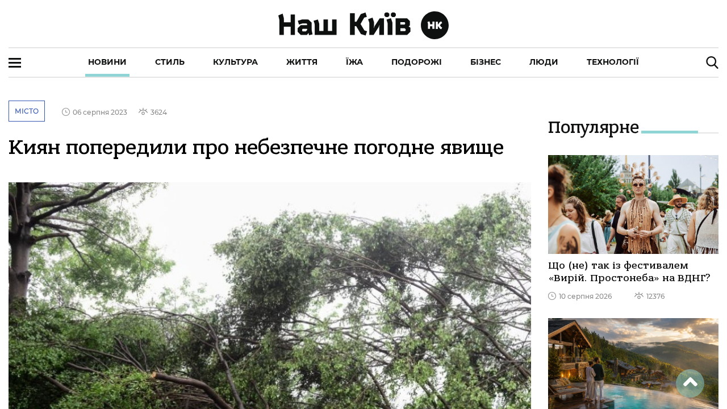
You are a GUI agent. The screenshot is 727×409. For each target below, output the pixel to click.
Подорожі (416, 62)
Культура (235, 62)
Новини (107, 62)
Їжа (354, 62)
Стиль (170, 62)
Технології (613, 62)
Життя (301, 62)
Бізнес (485, 62)
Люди (543, 62)
